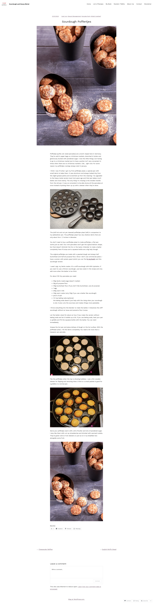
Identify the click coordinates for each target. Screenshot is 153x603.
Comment (97, 581)
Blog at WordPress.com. (76, 599)
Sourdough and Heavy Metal (19, 4)
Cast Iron (64, 16)
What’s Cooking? (96, 16)
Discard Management (74, 16)
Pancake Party (86, 16)
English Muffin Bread (109, 549)
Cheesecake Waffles (46, 549)
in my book (91, 259)
